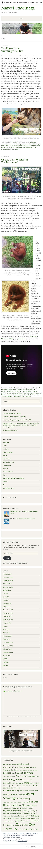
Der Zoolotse (26, 772)
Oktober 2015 (7, 616)
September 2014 (8, 652)
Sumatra (21, 816)
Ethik (12, 388)
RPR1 (31, 813)
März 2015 (6, 633)
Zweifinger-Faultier (20, 147)
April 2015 (6, 629)
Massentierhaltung (8, 802)
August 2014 (7, 656)
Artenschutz (8, 764)
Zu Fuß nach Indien (8, 488)
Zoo (15, 142)
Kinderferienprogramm (15, 391)
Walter (23, 821)
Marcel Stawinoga (18, 8)
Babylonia (16, 764)
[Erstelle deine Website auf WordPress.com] (21, 2)
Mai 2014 (6, 665)
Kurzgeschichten (8, 452)
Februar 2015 (7, 636)
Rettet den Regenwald (24, 813)
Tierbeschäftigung (31, 816)
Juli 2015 (5, 626)
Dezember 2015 (8, 610)
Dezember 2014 (8, 642)
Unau (28, 145)
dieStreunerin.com (15, 511)
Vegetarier (33, 145)
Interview (6, 786)
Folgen (7, 558)
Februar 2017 (7, 574)
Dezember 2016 (8, 577)
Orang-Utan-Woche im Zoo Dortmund (14, 161)
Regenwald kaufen (19, 811)
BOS (4, 773)
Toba (28, 395)
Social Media (7, 465)
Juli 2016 (5, 594)
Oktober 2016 (7, 584)
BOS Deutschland (13, 773)
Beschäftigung (12, 389)
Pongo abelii (28, 805)
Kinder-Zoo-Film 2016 (13, 788)
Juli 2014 (5, 659)
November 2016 (8, 580)
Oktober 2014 (7, 649)
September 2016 (8, 587)
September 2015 (8, 620)
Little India (15, 794)
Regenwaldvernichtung (14, 395)
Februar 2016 (7, 603)
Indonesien (4, 391)
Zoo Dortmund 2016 (28, 829)
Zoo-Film (25, 825)
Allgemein (6, 442)
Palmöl (39, 393)
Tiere (12, 142)
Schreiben (14, 816)
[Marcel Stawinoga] (21, 34)
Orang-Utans (33, 393)
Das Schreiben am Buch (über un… (26, 519)
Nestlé (20, 393)
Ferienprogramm (27, 389)
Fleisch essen (25, 780)
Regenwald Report (32, 811)
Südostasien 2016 (8, 462)
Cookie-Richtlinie (22, 841)
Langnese (24, 391)
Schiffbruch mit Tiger (11, 145)
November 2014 (8, 646)
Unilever (32, 395)
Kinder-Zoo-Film (22, 786)
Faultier (13, 144)
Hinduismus (19, 783)
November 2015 (8, 613)
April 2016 (6, 600)
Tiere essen (10, 818)
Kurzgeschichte (7, 794)
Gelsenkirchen (9, 783)
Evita (9, 144)
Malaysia (22, 794)
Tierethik (17, 818)
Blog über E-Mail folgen (11, 542)
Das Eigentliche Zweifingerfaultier (12, 50)
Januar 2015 (6, 639)
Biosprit (27, 767)
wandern (27, 821)
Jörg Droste (22, 144)
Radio (22, 808)
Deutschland (6, 776)
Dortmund (21, 776)
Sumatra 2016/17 (8, 472)
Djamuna (19, 389)
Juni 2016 (6, 597)
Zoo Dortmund (10, 147)
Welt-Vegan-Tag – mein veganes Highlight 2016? (17, 420)
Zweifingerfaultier (31, 147)
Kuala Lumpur (33, 791)
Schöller (24, 395)
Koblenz (27, 790)
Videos (5, 482)
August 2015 (7, 623)
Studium (5, 468)
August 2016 (7, 590)
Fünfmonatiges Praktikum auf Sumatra (14, 417)
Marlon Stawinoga (23, 798)
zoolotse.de (22, 339)
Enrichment (32, 776)
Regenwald (4, 395)
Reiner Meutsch (7, 813)
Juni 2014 (6, 662)
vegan (30, 818)
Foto (17, 144)
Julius (27, 144)
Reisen (5, 455)
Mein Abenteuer (18, 802)
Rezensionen (7, 459)
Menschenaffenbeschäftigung (9, 393)
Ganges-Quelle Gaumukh (10, 430)
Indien (26, 782)
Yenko (37, 395)
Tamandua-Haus (21, 145)
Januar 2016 (6, 607)
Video (18, 821)
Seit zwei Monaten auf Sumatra (12, 413)
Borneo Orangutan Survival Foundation (27, 770)
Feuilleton (6, 449)
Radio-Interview (28, 808)
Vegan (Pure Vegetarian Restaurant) (13, 478)
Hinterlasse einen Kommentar (9, 149)
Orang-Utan (26, 393)
